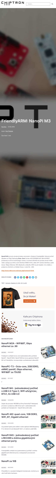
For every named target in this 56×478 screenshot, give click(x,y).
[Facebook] (15, 277)
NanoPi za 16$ (8, 461)
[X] (18, 277)
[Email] (36, 277)
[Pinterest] (27, 277)
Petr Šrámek (9, 131)
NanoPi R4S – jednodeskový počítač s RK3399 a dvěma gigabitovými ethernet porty (20, 438)
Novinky (3, 127)
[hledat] (52, 3)
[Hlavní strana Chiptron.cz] (12, 4)
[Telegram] (30, 277)
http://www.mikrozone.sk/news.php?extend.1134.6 (17, 270)
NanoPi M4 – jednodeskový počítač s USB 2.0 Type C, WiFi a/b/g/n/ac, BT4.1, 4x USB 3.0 (19, 391)
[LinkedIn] (21, 277)
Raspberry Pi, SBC (15, 283)
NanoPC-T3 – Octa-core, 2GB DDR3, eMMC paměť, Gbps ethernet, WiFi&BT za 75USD (20, 369)
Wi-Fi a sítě (24, 283)
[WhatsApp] (24, 277)
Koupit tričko (29, 301)
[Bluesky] (33, 277)
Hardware (7, 283)
